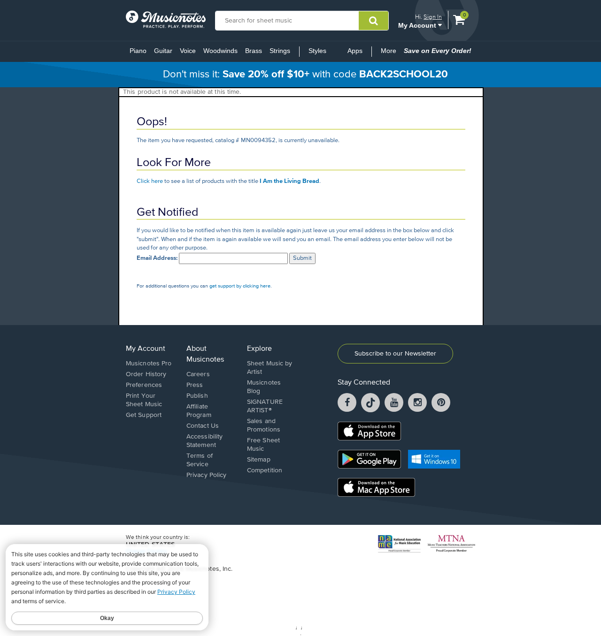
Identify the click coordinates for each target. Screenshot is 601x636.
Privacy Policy (206, 475)
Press (194, 385)
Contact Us (202, 426)
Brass (253, 50)
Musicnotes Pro (148, 363)
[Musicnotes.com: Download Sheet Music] (166, 19)
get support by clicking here (239, 285)
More (390, 53)
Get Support (144, 415)
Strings (280, 50)
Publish (197, 396)
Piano (138, 50)
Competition (264, 470)
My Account (418, 25)
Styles (317, 50)
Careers (198, 374)
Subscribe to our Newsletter (395, 353)
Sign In (433, 16)
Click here (150, 181)
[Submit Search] (373, 20)
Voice (188, 50)
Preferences (144, 385)
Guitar (163, 50)
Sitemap (258, 459)
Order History (146, 374)
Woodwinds (220, 50)
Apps (354, 50)
